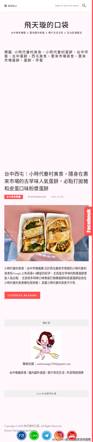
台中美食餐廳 (13, 197)
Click (88, 221)
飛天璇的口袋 (46, 25)
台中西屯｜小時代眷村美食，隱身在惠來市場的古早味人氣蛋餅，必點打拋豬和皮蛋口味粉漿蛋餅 (46, 181)
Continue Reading (22, 295)
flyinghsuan (37, 197)
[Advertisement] (46, 124)
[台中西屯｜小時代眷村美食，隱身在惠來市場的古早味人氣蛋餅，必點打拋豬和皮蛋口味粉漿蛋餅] (46, 233)
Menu (12, 6)
